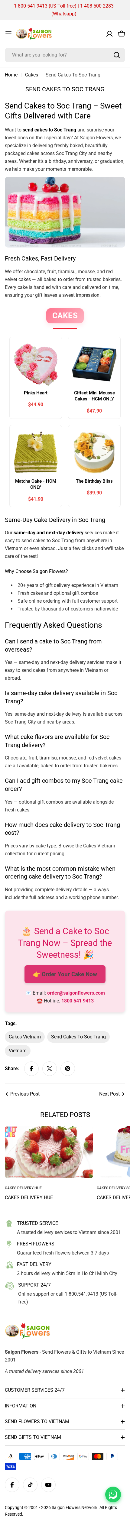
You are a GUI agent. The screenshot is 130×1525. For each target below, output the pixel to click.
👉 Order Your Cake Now (65, 974)
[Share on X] (49, 1068)
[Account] (109, 33)
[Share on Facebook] (31, 1068)
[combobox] (65, 55)
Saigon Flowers (66, 1507)
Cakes (31, 75)
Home (11, 75)
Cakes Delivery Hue (29, 1197)
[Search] (116, 55)
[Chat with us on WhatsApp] (113, 1494)
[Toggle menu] (8, 33)
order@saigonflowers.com (76, 993)
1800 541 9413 (77, 1001)
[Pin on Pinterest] (67, 1068)
